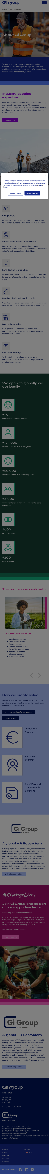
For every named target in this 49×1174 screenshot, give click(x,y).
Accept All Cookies (32, 193)
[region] (24, 186)
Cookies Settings (15, 193)
